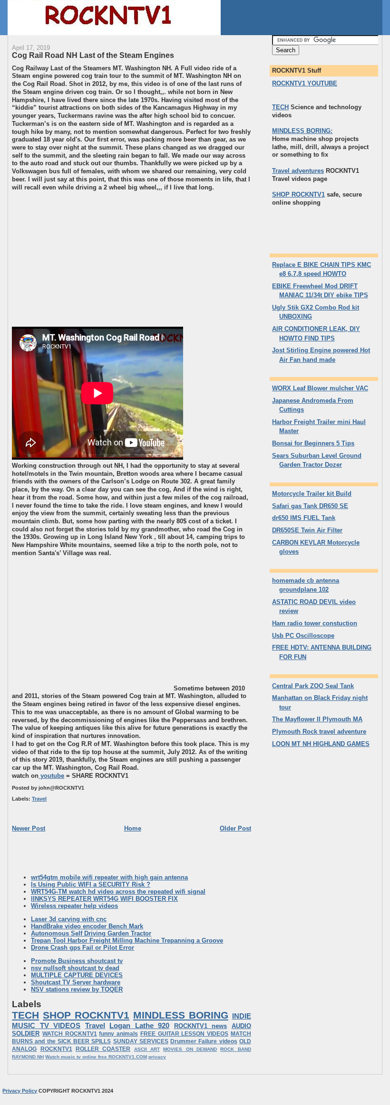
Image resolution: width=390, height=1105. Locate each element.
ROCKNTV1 (56, 1049)
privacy (157, 1056)
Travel (39, 799)
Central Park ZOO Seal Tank (313, 685)
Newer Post (28, 828)
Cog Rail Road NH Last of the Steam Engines (93, 55)
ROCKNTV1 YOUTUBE (304, 83)
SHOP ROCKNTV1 (86, 1015)
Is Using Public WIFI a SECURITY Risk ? (90, 884)
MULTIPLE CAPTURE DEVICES (77, 975)
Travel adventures (298, 170)
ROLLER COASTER (103, 1049)
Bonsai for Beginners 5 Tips (313, 443)
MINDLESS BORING (180, 1015)
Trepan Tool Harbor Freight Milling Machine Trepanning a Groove (127, 940)
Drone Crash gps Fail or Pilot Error (82, 947)
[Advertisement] (92, 257)
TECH (25, 1015)
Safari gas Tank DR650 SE (310, 506)
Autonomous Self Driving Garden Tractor (91, 933)
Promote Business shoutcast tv (77, 960)
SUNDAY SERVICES (140, 1041)
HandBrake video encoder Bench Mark (87, 926)
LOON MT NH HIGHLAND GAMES (321, 743)
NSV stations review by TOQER (77, 989)
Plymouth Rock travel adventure (319, 731)
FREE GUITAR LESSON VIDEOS (184, 1034)
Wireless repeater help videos (74, 905)
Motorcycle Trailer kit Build (311, 493)
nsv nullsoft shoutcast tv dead (75, 968)
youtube (51, 775)
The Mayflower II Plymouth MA (317, 719)
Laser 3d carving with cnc (69, 919)
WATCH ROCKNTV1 (69, 1034)
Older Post (235, 828)
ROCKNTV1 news (200, 1025)
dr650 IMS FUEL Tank (303, 517)
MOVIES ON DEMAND (190, 1049)
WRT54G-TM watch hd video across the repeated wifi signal (118, 891)
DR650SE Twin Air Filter (307, 530)
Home (132, 828)
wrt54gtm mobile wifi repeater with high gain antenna (109, 877)
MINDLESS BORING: (302, 130)
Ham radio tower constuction (314, 623)
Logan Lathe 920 (139, 1025)
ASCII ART (147, 1049)
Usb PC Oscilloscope (303, 635)
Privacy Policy (19, 1091)
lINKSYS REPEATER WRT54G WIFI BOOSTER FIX (104, 898)
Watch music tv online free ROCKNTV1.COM (96, 1056)
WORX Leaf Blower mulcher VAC (320, 388)
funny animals (118, 1034)
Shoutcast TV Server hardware (75, 982)
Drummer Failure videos (203, 1041)
